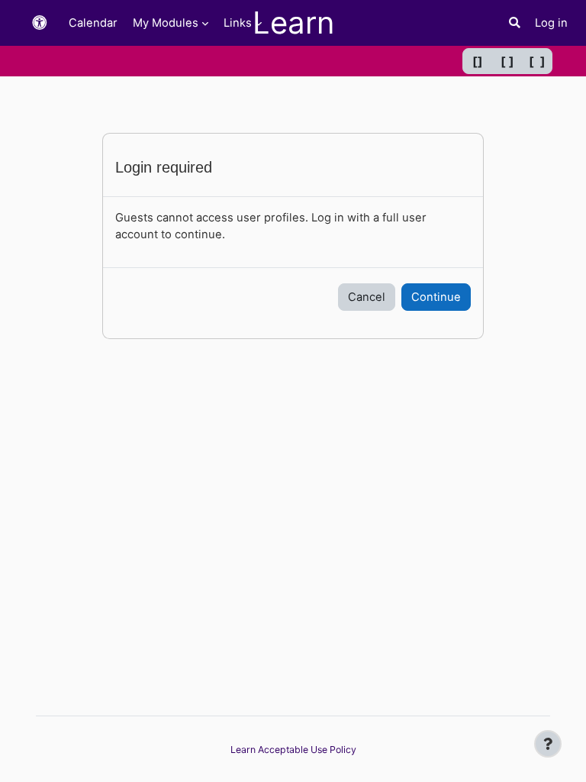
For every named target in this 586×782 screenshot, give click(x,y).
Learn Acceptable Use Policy (293, 749)
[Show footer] (548, 744)
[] (477, 61)
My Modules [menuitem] (165, 23)
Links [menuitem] (238, 23)
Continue (436, 297)
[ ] (507, 61)
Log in (551, 23)
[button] (39, 23)
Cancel (366, 297)
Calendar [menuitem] (93, 23)
